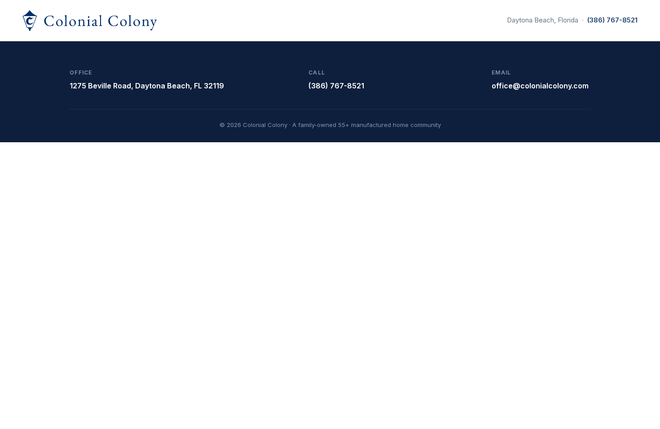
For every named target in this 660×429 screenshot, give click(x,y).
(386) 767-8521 (612, 20)
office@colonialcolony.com (540, 85)
